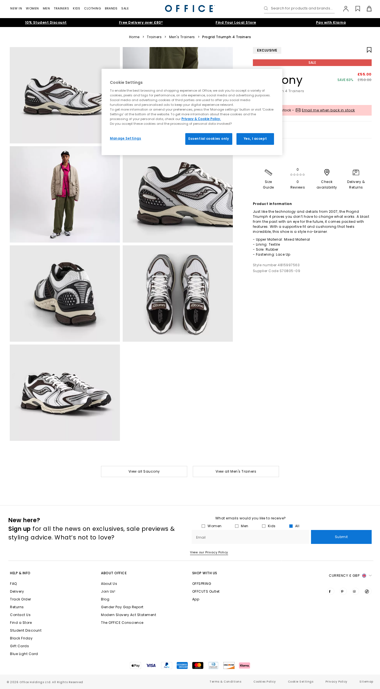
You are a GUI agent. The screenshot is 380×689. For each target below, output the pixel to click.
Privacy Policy (336, 682)
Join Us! (108, 591)
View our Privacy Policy (209, 552)
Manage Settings (125, 138)
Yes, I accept (255, 138)
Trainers (61, 8)
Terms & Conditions (225, 682)
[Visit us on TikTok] (368, 591)
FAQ (13, 583)
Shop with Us (204, 573)
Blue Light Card (24, 653)
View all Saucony (144, 471)
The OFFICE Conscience (122, 622)
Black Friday (21, 638)
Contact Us (20, 614)
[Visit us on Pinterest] (343, 591)
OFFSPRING (201, 583)
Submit (341, 536)
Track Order (20, 599)
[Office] (190, 8)
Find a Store (21, 622)
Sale (125, 8)
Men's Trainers (182, 37)
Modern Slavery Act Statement (128, 614)
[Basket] (366, 9)
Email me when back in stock (328, 110)
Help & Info (20, 573)
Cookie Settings (301, 682)
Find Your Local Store (236, 22)
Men (46, 8)
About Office (114, 573)
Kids (76, 8)
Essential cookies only (208, 138)
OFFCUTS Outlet (206, 591)
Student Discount (25, 630)
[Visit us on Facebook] (330, 591)
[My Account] (343, 9)
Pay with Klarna (331, 22)
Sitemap (366, 682)
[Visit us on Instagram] (355, 591)
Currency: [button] (344, 575)
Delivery (17, 591)
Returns (17, 607)
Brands (111, 8)
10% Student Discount (46, 22)
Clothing (92, 8)
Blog (105, 599)
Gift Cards (19, 646)
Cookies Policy (264, 682)
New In (16, 8)
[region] (192, 112)
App (195, 599)
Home (134, 37)
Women (32, 8)
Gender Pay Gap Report (122, 607)
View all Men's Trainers (236, 471)
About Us (109, 583)
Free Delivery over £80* (141, 22)
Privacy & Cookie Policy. (201, 119)
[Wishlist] (354, 9)
